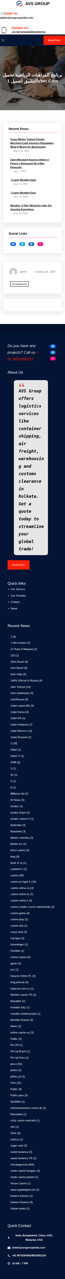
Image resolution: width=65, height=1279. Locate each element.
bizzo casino (17, 850)
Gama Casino (18, 957)
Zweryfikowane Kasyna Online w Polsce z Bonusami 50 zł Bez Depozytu (29, 163)
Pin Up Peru (17, 1057)
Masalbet (15, 1001)
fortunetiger (17, 944)
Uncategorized (19, 284)
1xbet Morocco (19, 730)
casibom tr (16, 869)
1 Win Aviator (18, 642)
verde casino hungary (23, 1170)
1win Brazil (16, 667)
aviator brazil (18, 812)
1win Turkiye (17, 686)
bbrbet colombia (19, 837)
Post (13, 1082)
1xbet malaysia (19, 724)
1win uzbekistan (19, 693)
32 (11, 774)
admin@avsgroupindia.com (28, 1247)
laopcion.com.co (20, 988)
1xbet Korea (17, 712)
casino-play (17, 919)
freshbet (15, 950)
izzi (12, 969)
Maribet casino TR (21, 994)
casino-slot (16, 925)
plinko (13, 1070)
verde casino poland (22, 1177)
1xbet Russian (18, 737)
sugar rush (16, 1145)
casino (14, 875)
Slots (13, 1133)
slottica (14, 1139)
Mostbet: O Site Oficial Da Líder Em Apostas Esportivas (31, 207)
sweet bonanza (19, 1151)
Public (14, 1089)
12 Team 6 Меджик (21, 649)
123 (12, 655)
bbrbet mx (16, 843)
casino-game (18, 913)
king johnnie (17, 982)
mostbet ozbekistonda (23, 1013)
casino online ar (19, 894)
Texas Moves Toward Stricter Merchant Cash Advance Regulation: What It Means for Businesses (32, 143)
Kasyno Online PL (21, 975)
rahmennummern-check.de (26, 1107)
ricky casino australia (23, 1120)
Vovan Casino (18, 1183)
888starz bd (17, 793)
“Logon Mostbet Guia (23, 180)
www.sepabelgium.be (22, 1189)
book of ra (16, 862)
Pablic (14, 1038)
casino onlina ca (20, 888)
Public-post (17, 1095)
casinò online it (19, 900)
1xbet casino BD (20, 705)
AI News (15, 799)
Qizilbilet (15, 1101)
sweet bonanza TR (21, 1158)
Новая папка (18, 1208)
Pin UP (14, 1045)
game (13, 963)
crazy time (16, 932)
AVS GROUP (37, 3)
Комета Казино (19, 1195)
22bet (13, 749)
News (13, 1026)
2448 (13, 762)
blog (12, 856)
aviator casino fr (20, 818)
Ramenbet (16, 1114)
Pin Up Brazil (18, 1051)
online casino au (20, 1032)
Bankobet (15, 825)
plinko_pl (15, 1076)
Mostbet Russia (19, 1019)
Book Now (54, 40)
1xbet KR (15, 718)
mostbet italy (18, 1007)
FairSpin (15, 938)
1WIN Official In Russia (24, 680)
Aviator (14, 806)
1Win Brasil (17, 661)
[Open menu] (3, 40)
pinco (13, 1064)
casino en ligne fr (20, 881)
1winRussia (17, 699)
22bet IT (15, 756)
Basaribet (16, 831)
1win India (16, 674)
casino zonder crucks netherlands (30, 906)
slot (12, 1126)
